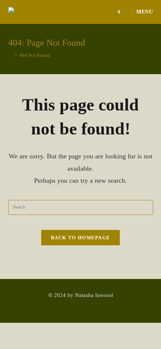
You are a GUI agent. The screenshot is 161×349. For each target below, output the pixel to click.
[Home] (10, 55)
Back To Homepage (80, 237)
